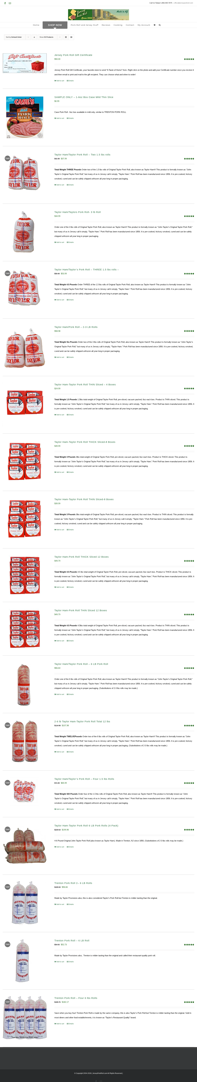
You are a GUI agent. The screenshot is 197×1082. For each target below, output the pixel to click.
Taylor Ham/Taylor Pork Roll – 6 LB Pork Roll (81, 664)
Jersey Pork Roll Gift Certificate (73, 55)
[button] (160, 25)
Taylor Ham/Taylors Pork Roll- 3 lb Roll (77, 212)
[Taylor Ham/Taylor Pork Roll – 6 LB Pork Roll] (25, 684)
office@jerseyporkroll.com (183, 3)
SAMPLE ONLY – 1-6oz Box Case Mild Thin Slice (83, 97)
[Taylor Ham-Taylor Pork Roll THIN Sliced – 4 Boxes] (25, 405)
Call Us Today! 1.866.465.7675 (161, 3)
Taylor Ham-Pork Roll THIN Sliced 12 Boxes (80, 610)
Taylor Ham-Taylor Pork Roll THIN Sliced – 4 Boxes (85, 384)
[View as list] (71, 37)
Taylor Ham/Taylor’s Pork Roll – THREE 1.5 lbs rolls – (86, 269)
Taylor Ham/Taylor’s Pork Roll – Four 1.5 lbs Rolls (84, 779)
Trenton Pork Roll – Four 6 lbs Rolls (75, 998)
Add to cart (60, 81)
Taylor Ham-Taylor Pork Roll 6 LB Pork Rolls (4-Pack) (86, 825)
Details (71, 81)
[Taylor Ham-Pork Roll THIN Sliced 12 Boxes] (25, 629)
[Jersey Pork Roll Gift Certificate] (25, 63)
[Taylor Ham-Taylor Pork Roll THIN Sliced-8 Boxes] (25, 520)
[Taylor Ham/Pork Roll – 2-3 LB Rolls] (25, 347)
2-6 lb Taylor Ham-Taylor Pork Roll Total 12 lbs (82, 721)
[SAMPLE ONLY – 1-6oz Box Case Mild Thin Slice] (25, 117)
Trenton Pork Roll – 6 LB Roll (71, 940)
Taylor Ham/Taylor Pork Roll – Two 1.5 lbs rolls (82, 154)
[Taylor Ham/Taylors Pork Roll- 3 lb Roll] (25, 232)
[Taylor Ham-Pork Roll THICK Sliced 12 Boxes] (25, 575)
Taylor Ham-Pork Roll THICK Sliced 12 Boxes (81, 557)
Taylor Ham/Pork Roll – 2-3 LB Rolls (76, 327)
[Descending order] (34, 37)
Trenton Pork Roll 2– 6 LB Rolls (73, 883)
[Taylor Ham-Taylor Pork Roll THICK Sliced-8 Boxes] (25, 462)
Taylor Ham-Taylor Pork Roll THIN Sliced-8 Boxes (84, 499)
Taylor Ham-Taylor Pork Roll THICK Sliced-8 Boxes (84, 442)
